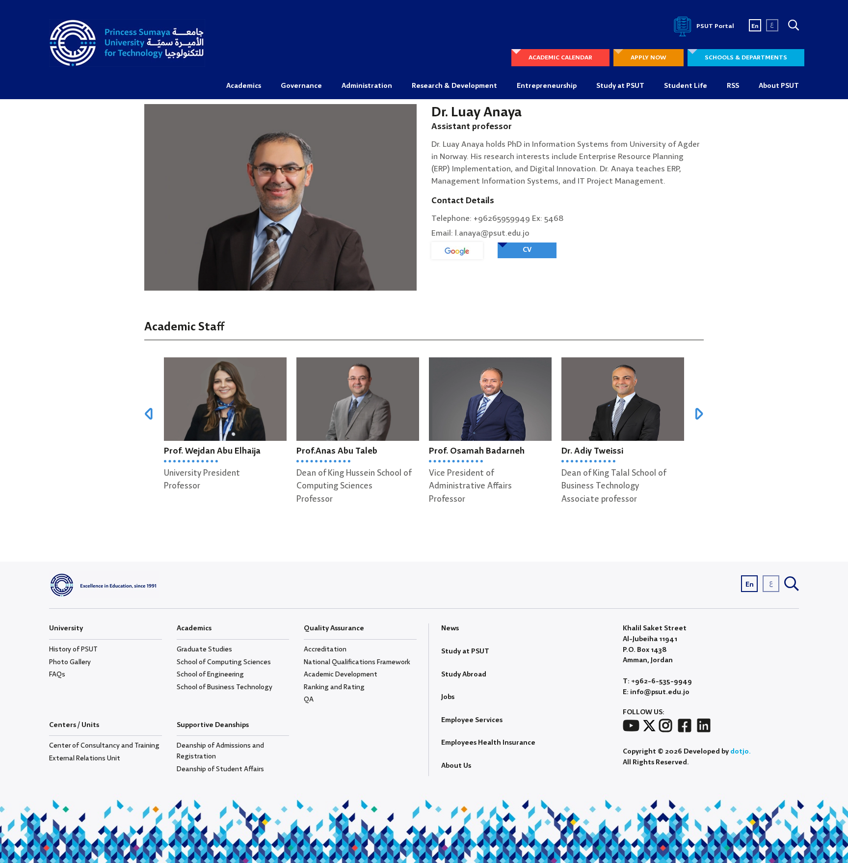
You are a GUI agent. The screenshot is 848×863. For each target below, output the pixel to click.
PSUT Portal (714, 26)
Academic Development (340, 674)
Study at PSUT (620, 86)
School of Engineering (210, 674)
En (755, 26)
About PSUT (779, 86)
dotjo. (740, 751)
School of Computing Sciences (224, 662)
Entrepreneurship (547, 86)
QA (309, 699)
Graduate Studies (204, 649)
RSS (733, 86)
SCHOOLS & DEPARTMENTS (746, 57)
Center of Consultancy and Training (104, 745)
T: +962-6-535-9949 (657, 681)
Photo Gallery (70, 662)
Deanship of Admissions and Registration (220, 751)
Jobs (447, 697)
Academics (243, 86)
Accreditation (325, 649)
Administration (367, 86)
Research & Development (454, 86)
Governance (301, 86)
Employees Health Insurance (488, 742)
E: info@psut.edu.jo (656, 692)
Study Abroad (463, 674)
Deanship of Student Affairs (220, 769)
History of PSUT (73, 649)
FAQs (57, 674)
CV (527, 249)
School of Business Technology (224, 687)
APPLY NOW (648, 57)
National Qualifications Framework (357, 662)
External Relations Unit (84, 758)
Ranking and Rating (334, 687)
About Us (456, 765)
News (450, 628)
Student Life (685, 86)
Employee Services (472, 720)
